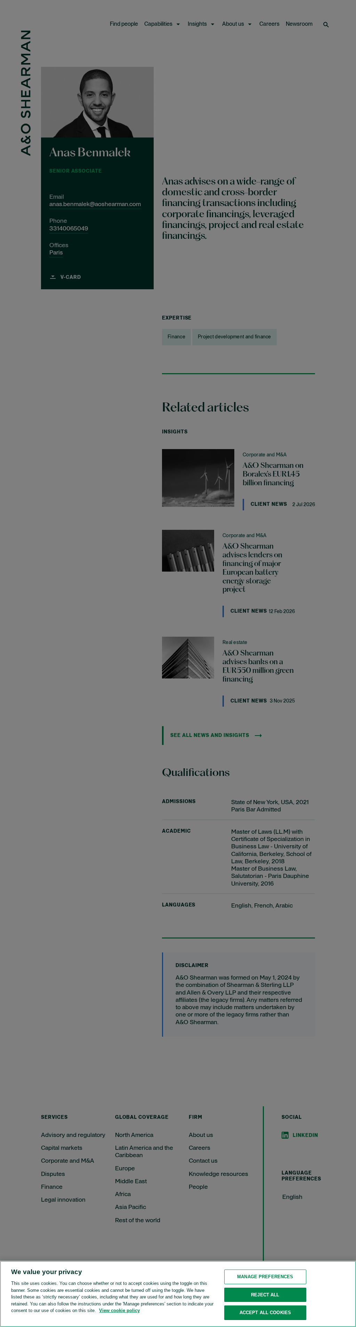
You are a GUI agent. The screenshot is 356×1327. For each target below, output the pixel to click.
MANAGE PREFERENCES (265, 1276)
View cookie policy (119, 1310)
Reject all (265, 1294)
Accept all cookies (265, 1312)
